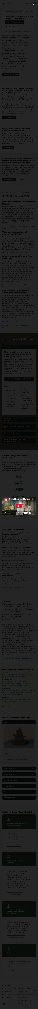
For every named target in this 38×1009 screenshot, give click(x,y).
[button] (33, 4)
